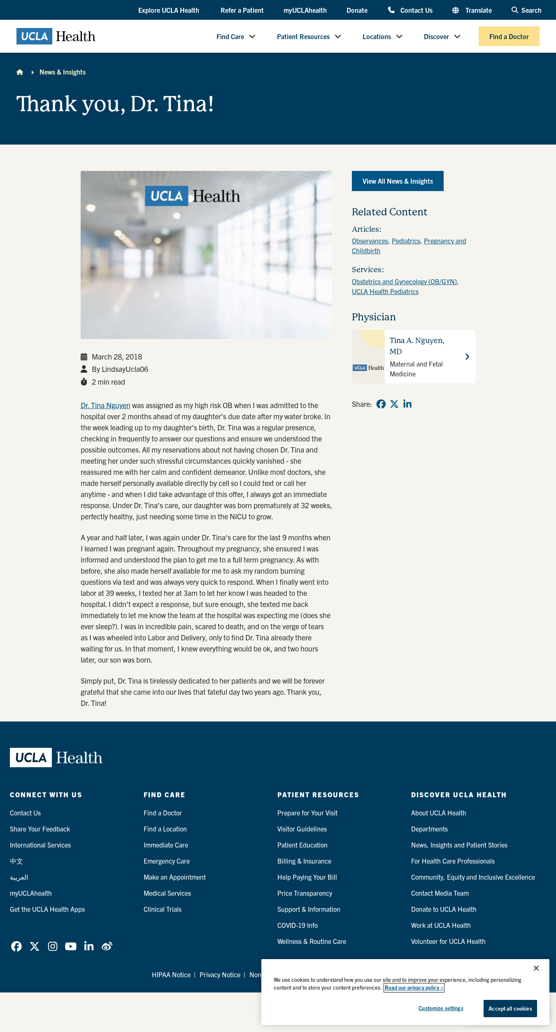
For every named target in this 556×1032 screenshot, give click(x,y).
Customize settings (441, 1007)
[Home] (19, 72)
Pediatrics (406, 240)
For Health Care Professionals (453, 861)
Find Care (230, 36)
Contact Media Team (440, 893)
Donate (357, 10)
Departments (429, 828)
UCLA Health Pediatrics (385, 291)
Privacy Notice (220, 974)
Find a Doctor (509, 36)
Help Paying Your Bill (307, 877)
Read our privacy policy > (414, 987)
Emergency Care (167, 861)
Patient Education (302, 845)
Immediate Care (166, 845)
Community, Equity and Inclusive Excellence (473, 877)
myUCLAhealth (305, 10)
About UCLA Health (438, 812)
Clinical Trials (162, 909)
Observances (370, 240)
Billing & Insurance (304, 861)
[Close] (536, 968)
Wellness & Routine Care (311, 941)
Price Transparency (304, 893)
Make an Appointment (175, 877)
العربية (19, 877)
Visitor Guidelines (302, 828)
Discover (436, 36)
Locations (377, 36)
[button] (169, 10)
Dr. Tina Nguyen (105, 405)
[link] (381, 404)
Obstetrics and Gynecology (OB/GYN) (404, 281)
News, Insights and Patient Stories (459, 845)
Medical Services (167, 893)
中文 (16, 861)
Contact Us (416, 10)
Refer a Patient (242, 10)
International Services (40, 845)
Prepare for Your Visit (307, 812)
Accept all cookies (510, 1008)
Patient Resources (303, 36)
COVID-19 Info (297, 925)
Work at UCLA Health (441, 925)
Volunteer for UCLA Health (448, 941)
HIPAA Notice (171, 974)
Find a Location (165, 828)
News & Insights (63, 72)
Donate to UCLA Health (444, 909)
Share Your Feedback (40, 828)
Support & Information (308, 909)
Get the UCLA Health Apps (47, 909)
